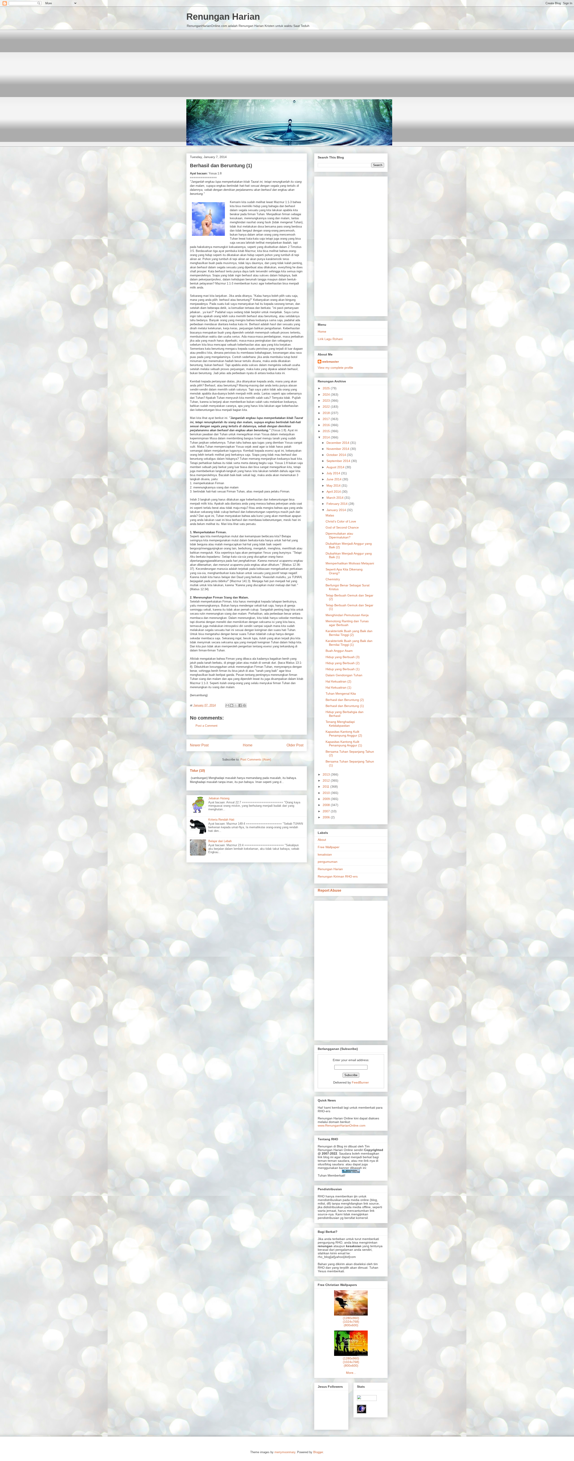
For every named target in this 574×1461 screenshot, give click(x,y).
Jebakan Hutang (218, 798)
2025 (327, 388)
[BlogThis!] (231, 705)
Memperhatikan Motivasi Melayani (350, 563)
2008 (327, 805)
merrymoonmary (284, 1452)
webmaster (330, 361)
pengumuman (327, 861)
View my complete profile (335, 367)
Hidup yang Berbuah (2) (343, 663)
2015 (327, 431)
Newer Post (199, 745)
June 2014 (334, 479)
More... (351, 1372)
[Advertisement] (287, 61)
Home (247, 745)
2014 (327, 437)
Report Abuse (329, 890)
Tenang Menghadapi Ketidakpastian (340, 723)
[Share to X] (236, 705)
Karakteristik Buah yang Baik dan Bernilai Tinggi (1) (349, 642)
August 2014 (335, 467)
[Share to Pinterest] (244, 705)
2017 (327, 419)
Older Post (295, 745)
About (322, 839)
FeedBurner (360, 1082)
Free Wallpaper (328, 847)
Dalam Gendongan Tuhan (344, 675)
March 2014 (335, 497)
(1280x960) (351, 1318)
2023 (327, 400)
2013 (327, 774)
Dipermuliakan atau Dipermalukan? (339, 535)
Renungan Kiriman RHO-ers (338, 876)
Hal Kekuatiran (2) (338, 681)
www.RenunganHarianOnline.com (341, 1125)
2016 (327, 425)
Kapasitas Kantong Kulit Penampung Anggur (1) (344, 743)
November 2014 (338, 449)
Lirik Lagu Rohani (330, 339)
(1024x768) (351, 1321)
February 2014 (337, 503)
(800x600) (351, 1325)
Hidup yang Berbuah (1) (343, 669)
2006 (327, 817)
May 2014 (333, 485)
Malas (330, 515)
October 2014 (336, 455)
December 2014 (338, 442)
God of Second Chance (342, 527)
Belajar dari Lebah (220, 841)
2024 (327, 394)
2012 (327, 780)
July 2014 (333, 473)
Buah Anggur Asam (339, 650)
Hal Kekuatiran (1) (338, 687)
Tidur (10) (197, 770)
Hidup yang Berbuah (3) (343, 657)
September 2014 (338, 461)
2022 (327, 406)
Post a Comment (206, 725)
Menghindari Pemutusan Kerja (347, 615)
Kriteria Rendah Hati (221, 819)
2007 (327, 811)
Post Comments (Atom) (255, 759)
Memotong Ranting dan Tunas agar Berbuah (347, 623)
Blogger (318, 1452)
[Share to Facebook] (240, 705)
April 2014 (334, 491)
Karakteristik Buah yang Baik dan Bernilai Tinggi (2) (349, 633)
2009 (327, 799)
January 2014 (336, 510)
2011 (326, 786)
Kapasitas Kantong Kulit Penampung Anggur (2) (344, 733)
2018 (327, 413)
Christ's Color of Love (341, 521)
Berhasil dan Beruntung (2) (345, 700)
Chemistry (333, 579)
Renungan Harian (223, 17)
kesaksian (325, 854)
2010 (327, 793)
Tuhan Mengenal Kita (341, 693)
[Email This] (227, 705)
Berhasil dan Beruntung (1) (345, 706)
